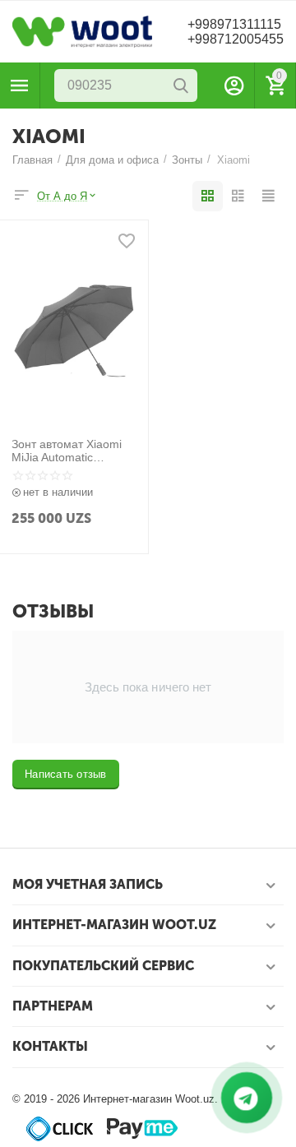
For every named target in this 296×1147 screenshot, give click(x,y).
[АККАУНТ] (234, 85)
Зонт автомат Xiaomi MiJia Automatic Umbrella (67, 451)
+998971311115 (234, 24)
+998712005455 (235, 39)
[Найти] (180, 85)
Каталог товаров (19, 85)
